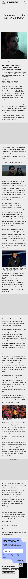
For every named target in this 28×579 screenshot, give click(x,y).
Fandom (4, 217)
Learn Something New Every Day (11, 540)
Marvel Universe (8, 572)
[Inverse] (13, 2)
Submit (19, 560)
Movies (5, 569)
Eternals (9, 95)
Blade (3, 278)
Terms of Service (12, 555)
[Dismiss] (25, 564)
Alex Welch (6, 79)
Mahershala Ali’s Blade (8, 214)
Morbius (12, 343)
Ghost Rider (11, 347)
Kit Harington (19, 91)
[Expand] (20, 564)
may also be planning (12, 376)
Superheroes (15, 569)
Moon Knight (5, 345)
